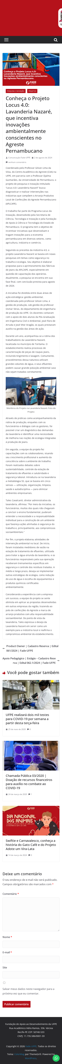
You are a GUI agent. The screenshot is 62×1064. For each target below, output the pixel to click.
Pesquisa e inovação (15, 91)
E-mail (7, 952)
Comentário (11, 894)
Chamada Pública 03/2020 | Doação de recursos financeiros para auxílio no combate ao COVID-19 (29, 782)
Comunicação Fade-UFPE (19, 157)
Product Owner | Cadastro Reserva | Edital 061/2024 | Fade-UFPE (32, 648)
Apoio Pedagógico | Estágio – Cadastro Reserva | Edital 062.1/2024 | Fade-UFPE (29, 661)
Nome (7, 937)
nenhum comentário (17, 162)
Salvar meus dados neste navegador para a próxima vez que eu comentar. (28, 991)
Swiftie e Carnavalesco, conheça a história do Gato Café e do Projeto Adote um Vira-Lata (31, 844)
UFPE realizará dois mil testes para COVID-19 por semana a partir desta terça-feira (27, 719)
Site (5, 967)
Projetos (32, 91)
